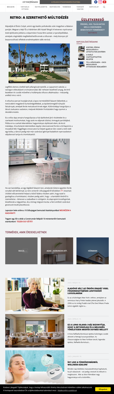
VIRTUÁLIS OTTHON (25, 8)
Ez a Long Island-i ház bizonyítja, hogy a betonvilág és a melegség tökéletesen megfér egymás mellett (88, 327)
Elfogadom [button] (103, 389)
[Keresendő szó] (104, 7)
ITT (62, 191)
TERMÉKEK (67, 7)
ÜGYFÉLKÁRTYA (41, 7)
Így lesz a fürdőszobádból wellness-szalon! (83, 363)
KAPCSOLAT (94, 7)
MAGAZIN (11, 7)
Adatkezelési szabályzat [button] (67, 390)
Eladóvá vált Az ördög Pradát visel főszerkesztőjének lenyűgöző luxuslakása (88, 291)
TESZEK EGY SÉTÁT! (25, 221)
